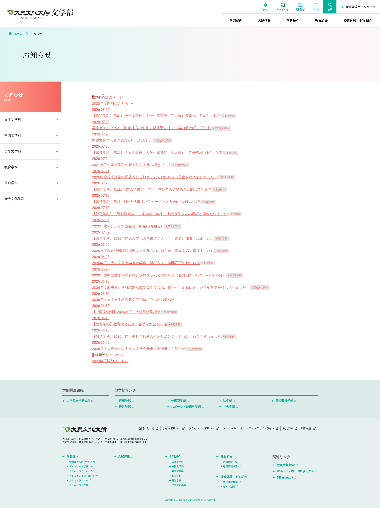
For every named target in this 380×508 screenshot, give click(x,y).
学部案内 (73, 456)
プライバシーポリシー (202, 428)
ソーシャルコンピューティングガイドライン (248, 428)
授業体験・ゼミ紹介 (234, 476)
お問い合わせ (146, 428)
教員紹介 (227, 456)
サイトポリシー (171, 428)
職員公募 (306, 428)
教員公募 (288, 428)
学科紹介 (175, 456)
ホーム (18, 33)
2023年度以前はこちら (110, 103)
